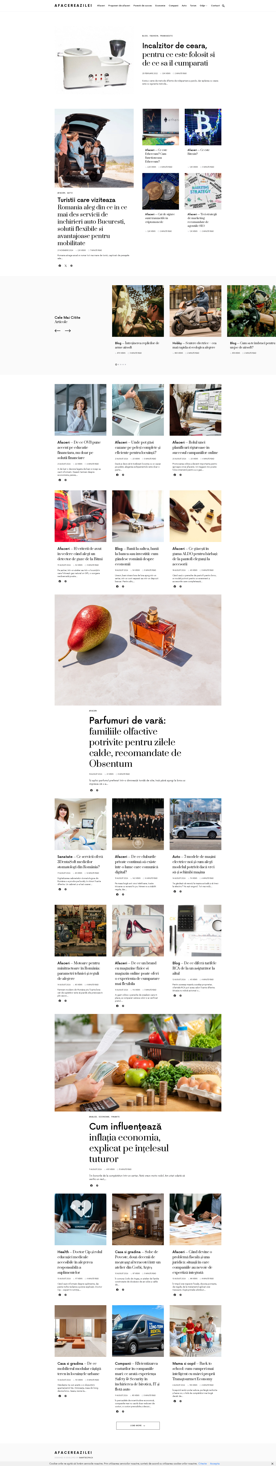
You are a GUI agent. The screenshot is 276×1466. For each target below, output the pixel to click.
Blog (145, 36)
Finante (115, 1117)
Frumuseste (166, 36)
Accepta (215, 1463)
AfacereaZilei (74, 6)
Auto (70, 193)
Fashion (154, 36)
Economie (104, 1117)
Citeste (202, 1463)
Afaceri (61, 193)
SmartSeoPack (86, 1458)
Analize (93, 1117)
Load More (136, 1426)
